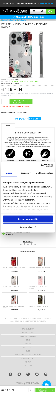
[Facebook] (10, 374)
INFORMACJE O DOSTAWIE (10, 83)
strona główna (28, 329)
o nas (28, 340)
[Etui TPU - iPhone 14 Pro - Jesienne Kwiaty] (25, 78)
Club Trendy (28, 347)
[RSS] (28, 374)
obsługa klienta (28, 333)
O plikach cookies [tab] (44, 173)
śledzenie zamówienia (28, 336)
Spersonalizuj (26, 227)
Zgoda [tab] (9, 173)
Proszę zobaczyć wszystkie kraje (28, 355)
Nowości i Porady (28, 358)
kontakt (28, 362)
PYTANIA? (27, 118)
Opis (8, 125)
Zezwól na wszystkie (28, 219)
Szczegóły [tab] (26, 173)
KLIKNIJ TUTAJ (46, 3)
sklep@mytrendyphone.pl (35, 321)
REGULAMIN (28, 366)
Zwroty (28, 344)
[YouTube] (37, 374)
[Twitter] (19, 374)
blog (28, 351)
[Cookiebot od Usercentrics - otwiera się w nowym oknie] (41, 165)
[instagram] (45, 374)
